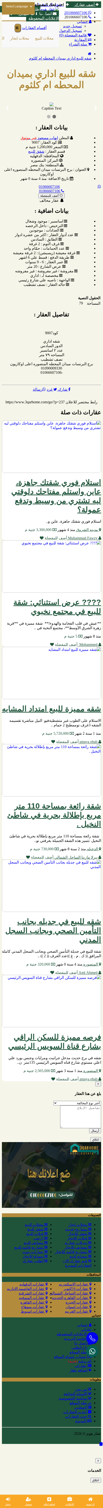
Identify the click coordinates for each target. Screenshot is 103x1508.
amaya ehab (88, 742)
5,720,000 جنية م (56, 733)
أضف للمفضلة (50, 195)
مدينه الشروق (87, 530)
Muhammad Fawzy (82, 538)
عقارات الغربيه (77, 1311)
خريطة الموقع (80, 1352)
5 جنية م (71, 636)
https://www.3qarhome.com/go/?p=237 (35, 402)
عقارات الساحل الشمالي (69, 1293)
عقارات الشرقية (32, 1293)
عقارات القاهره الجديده (70, 1298)
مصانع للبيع (78, 1256)
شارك (62, 389)
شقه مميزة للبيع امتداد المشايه (51, 708)
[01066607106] (92, 1351)
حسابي (83, 1325)
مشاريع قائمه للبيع (29, 1247)
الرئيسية (90, 1504)
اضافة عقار (78, 1370)
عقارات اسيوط (33, 1311)
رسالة (37, 389)
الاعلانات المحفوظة (44, 18)
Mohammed (87, 645)
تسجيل (28, 1504)
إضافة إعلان (49, 1504)
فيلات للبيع (35, 1234)
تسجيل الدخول (70, 31)
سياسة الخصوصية (73, 1398)
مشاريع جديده (76, 1229)
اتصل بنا (81, 1343)
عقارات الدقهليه (32, 1284)
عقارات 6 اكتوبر (76, 1289)
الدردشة (80, 1361)
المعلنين (81, 1407)
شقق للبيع (36, 151)
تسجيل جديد (72, 26)
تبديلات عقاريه (76, 1243)
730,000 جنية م (42, 849)
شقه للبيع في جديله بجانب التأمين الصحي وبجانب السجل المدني (53, 930)
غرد (50, 389)
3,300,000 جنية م (38, 530)
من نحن (81, 1389)
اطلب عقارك (33, 1261)
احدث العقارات (75, 1412)
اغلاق (95, 1139)
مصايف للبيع (34, 1243)
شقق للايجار (78, 1234)
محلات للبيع (43, 38)
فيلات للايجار (77, 1238)
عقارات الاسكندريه (74, 1284)
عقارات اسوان (77, 1307)
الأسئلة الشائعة (75, 1394)
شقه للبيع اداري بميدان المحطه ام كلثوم (60, 58)
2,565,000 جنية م (37, 1071)
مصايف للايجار (76, 1247)
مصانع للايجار (33, 1256)
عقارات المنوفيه (32, 1298)
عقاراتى (81, 1366)
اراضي (38, 1238)
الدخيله (92, 849)
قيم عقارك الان (75, 1261)
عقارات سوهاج (33, 1307)
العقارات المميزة (78, 1265)
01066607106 (49, 187)
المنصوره (90, 964)
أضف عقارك (85, 5)
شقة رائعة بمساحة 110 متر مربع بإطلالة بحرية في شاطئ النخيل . (54, 815)
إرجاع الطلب (81, 1348)
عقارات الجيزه (77, 1302)
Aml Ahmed (88, 973)
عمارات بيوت (33, 1252)
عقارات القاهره (33, 1302)
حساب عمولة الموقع (70, 1357)
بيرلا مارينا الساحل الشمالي (75, 857)
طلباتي (86, 1329)
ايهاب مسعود (39, 138)
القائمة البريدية (76, 1338)
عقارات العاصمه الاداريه (26, 1289)
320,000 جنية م (38, 964)
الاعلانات (69, 1504)
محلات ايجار (18, 38)
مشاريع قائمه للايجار (71, 1252)
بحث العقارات (76, 1416)
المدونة (81, 1421)
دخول (8, 1504)
